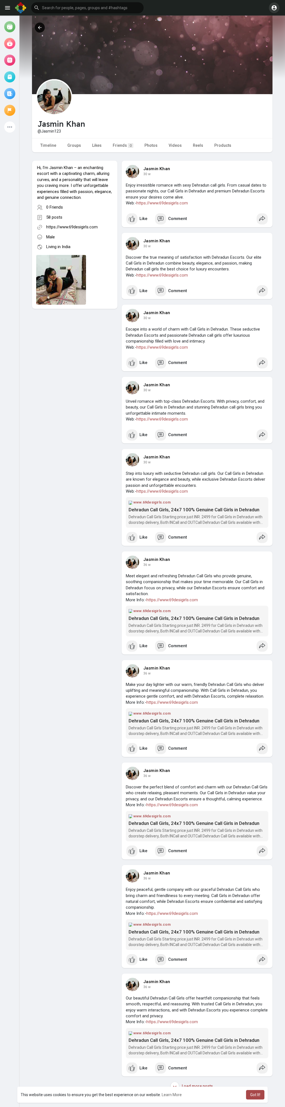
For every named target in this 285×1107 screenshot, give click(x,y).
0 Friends (54, 207)
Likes (97, 145)
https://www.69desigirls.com (72, 226)
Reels (198, 145)
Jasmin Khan (156, 168)
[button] (87, 7)
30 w (147, 174)
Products (222, 145)
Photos (151, 145)
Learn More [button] (172, 1095)
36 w (147, 565)
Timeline (48, 145)
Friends (122, 145)
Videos (175, 145)
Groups (74, 145)
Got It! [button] (255, 1095)
